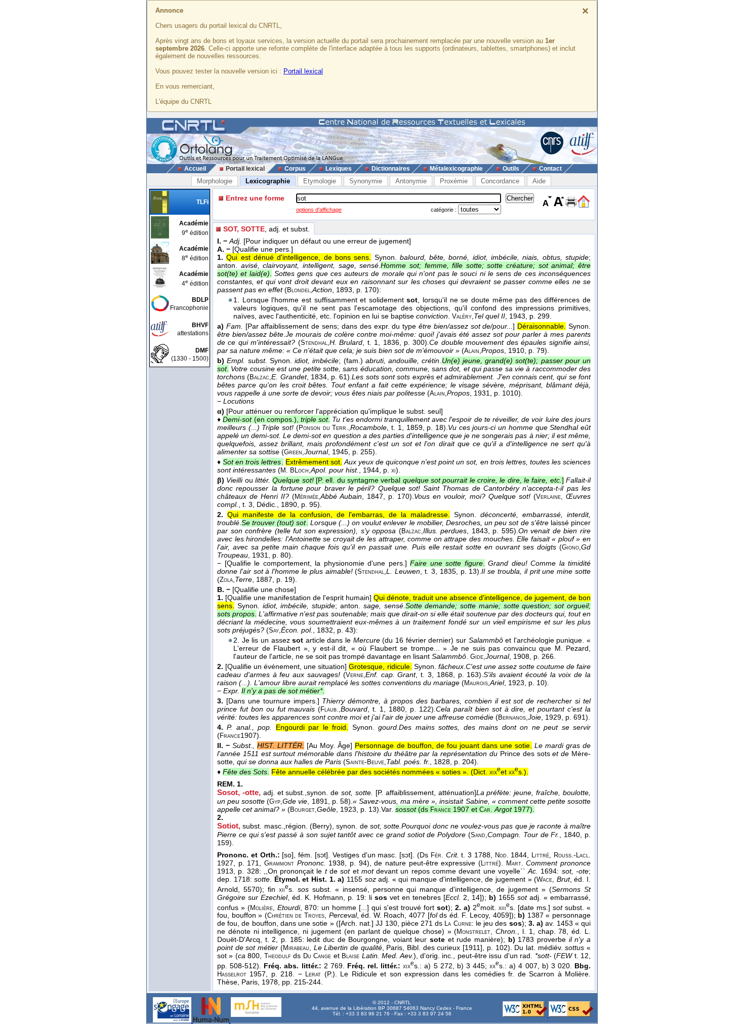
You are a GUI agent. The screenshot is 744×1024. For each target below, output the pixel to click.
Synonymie (365, 181)
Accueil (195, 168)
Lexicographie (267, 181)
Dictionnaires (390, 168)
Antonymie (411, 181)
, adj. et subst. (266, 229)
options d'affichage (319, 210)
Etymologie (319, 181)
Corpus (295, 168)
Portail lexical (303, 71)
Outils (511, 168)
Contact (550, 168)
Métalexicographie (456, 168)
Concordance (500, 181)
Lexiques (338, 168)
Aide (539, 181)
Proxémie (454, 181)
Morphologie (214, 181)
